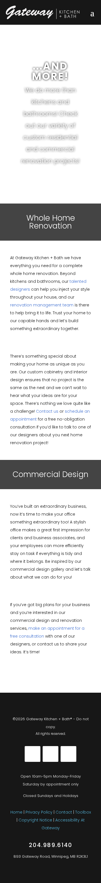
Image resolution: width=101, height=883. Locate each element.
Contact (64, 812)
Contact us (47, 411)
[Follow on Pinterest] (68, 754)
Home (16, 812)
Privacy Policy (39, 812)
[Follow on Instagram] (50, 754)
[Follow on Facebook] (32, 754)
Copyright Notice (36, 820)
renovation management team (42, 305)
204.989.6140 (50, 845)
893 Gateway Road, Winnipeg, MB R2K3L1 (50, 856)
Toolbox (83, 812)
